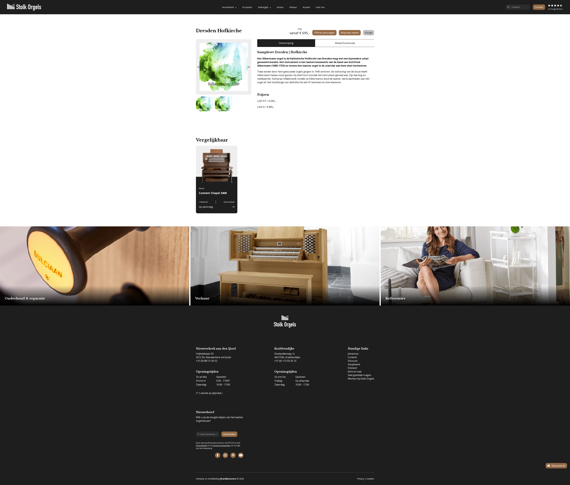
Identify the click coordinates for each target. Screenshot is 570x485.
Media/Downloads (345, 43)
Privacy (360, 478)
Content (352, 357)
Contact (539, 7)
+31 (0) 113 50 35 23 (285, 360)
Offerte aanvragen (324, 32)
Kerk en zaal (354, 371)
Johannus (353, 353)
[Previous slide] (199, 67)
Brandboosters (228, 478)
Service (280, 7)
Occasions (247, 7)
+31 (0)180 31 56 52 (206, 360)
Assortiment (228, 7)
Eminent (352, 368)
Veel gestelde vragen (359, 375)
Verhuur (293, 7)
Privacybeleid (201, 445)
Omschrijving (286, 43)
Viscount (352, 360)
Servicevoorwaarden (221, 445)
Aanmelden (229, 434)
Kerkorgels (263, 7)
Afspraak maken (350, 32)
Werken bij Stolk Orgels (361, 378)
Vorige (368, 32)
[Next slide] (248, 67)
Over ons (320, 7)
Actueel (306, 7)
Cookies (370, 478)
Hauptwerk (354, 364)
